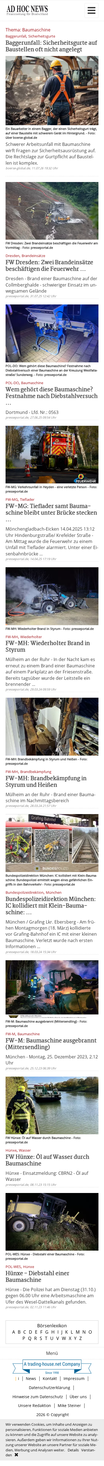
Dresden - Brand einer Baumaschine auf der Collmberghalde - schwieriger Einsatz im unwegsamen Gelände (51, 284)
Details (73, 1450)
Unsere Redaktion (34, 1405)
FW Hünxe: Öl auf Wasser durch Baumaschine (47, 1160)
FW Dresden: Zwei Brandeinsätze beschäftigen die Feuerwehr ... (49, 266)
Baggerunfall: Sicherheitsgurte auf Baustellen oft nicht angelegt (51, 46)
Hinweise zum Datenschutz (37, 1396)
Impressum (74, 1378)
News (31, 1378)
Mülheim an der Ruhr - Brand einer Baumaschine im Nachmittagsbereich (50, 797)
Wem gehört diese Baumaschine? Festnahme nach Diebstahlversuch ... (52, 396)
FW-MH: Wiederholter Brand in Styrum (48, 647)
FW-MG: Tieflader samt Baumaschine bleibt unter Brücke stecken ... (51, 513)
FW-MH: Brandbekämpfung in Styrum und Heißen (46, 782)
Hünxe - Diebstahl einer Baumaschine (37, 1277)
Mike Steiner (69, 1405)
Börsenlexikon (52, 1326)
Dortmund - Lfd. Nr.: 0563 (32, 412)
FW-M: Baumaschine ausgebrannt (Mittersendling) (51, 1044)
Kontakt (50, 1378)
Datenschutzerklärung (49, 1387)
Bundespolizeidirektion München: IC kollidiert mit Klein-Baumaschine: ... (51, 906)
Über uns (78, 1396)
